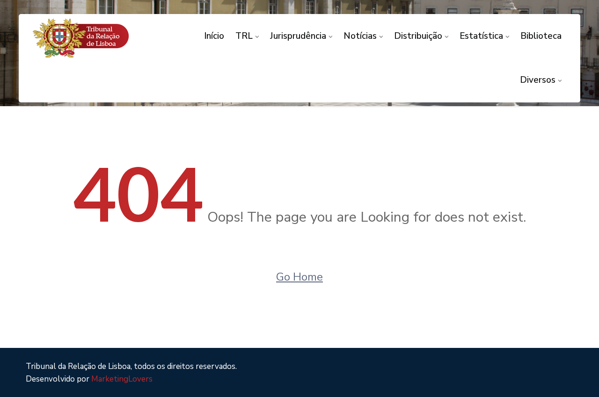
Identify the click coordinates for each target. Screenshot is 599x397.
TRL (244, 36)
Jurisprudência (298, 36)
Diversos (537, 80)
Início (214, 36)
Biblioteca (541, 36)
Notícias (360, 36)
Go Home (299, 276)
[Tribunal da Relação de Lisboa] (94, 38)
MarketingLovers (122, 379)
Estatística (481, 36)
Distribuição (418, 36)
